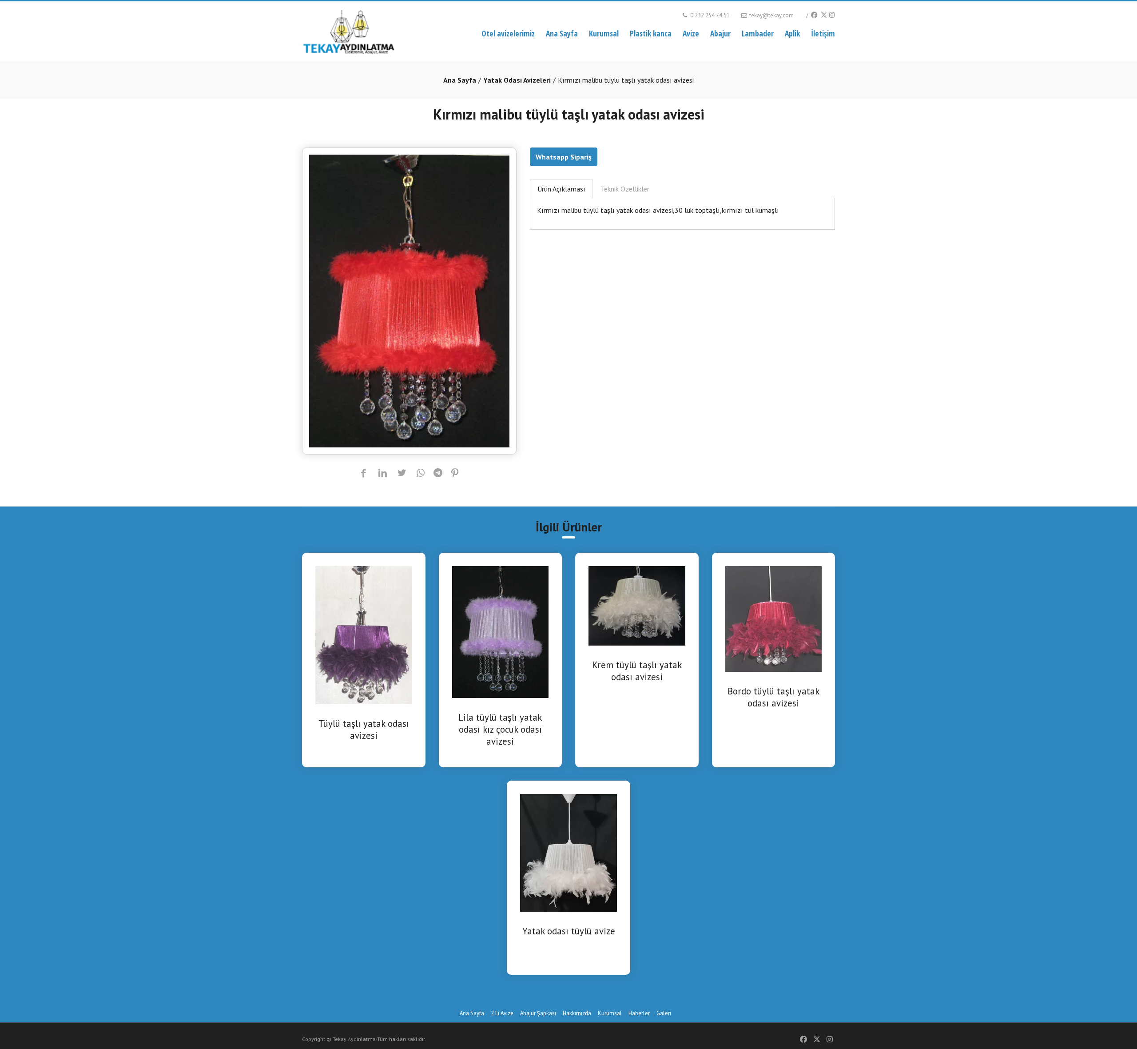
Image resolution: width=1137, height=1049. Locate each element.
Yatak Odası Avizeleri (517, 80)
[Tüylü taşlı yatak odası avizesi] (363, 634)
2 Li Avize (502, 1013)
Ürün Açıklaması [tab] (561, 188)
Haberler (639, 1013)
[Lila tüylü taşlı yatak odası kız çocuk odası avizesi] (500, 631)
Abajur (720, 33)
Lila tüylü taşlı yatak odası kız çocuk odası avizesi (500, 729)
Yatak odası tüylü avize (568, 931)
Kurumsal (604, 33)
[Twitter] (823, 15)
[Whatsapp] (420, 473)
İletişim (823, 33)
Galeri (663, 1013)
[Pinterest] (455, 473)
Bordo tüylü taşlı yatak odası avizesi (773, 697)
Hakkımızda (577, 1013)
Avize (691, 33)
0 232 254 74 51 (709, 15)
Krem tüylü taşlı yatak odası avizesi (637, 671)
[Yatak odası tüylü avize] (568, 851)
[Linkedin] (382, 473)
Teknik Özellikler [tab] (624, 188)
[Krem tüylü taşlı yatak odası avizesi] (636, 605)
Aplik (792, 33)
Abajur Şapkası (538, 1013)
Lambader (758, 33)
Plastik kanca (651, 33)
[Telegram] (437, 473)
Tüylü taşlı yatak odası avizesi (363, 730)
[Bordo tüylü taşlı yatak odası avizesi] (773, 618)
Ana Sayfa (562, 33)
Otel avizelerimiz (508, 33)
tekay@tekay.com (771, 15)
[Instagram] (832, 15)
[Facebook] (814, 15)
